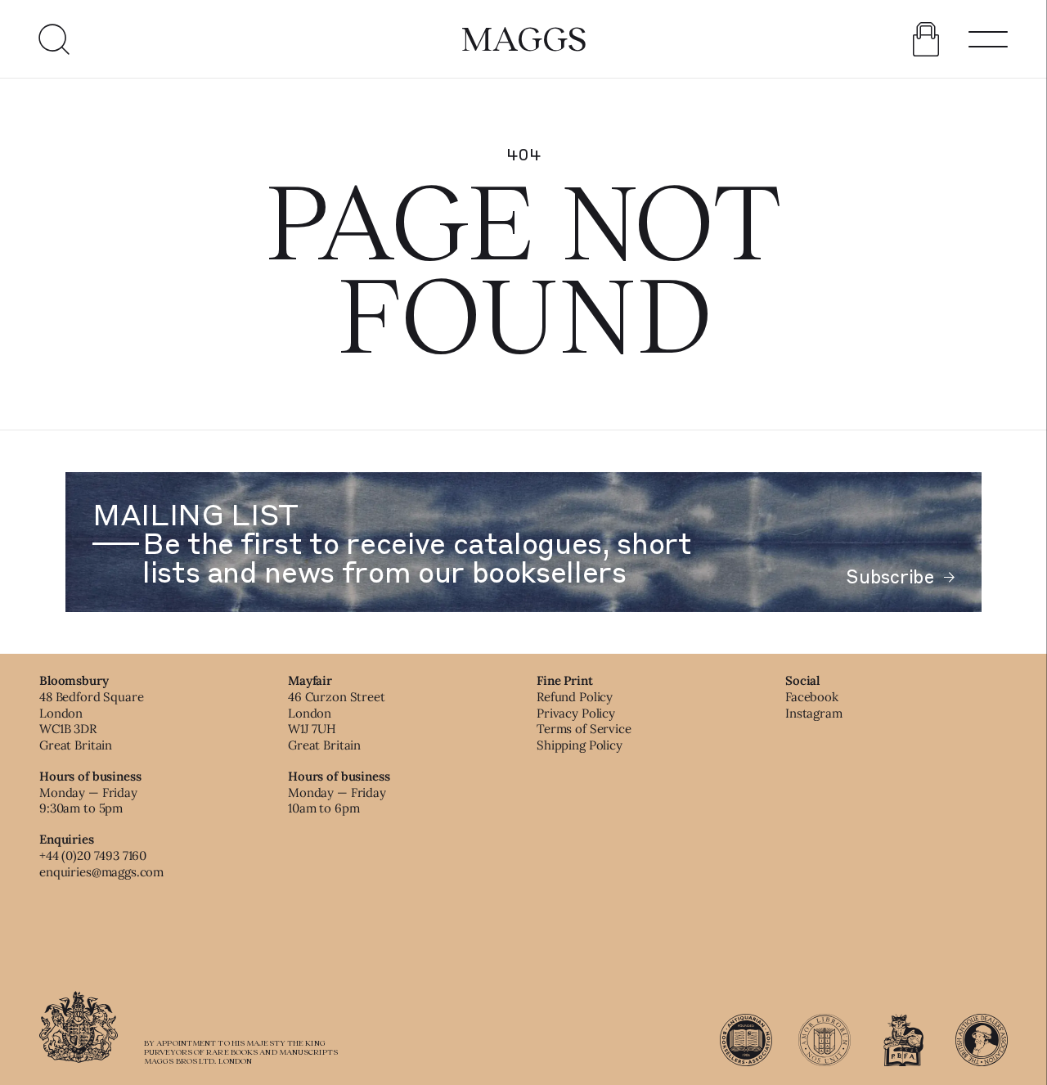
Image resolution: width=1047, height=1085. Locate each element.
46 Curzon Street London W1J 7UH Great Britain (336, 721)
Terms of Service (584, 728)
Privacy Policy (576, 713)
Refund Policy (575, 697)
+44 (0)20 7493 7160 (92, 855)
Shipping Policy (579, 745)
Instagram (814, 713)
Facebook (811, 697)
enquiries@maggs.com (101, 872)
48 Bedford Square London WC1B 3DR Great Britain (91, 721)
